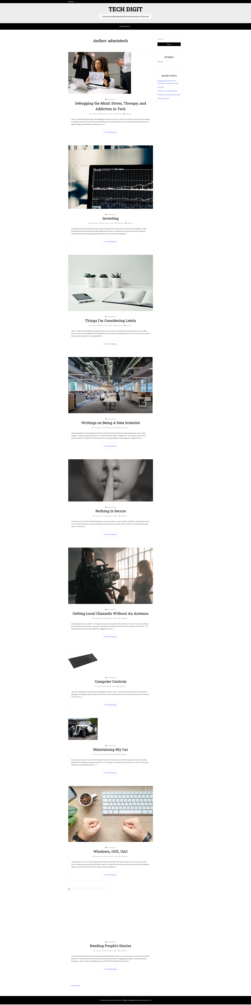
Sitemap (160, 61)
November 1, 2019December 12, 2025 (106, 427)
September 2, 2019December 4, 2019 (106, 618)
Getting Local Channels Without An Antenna (110, 613)
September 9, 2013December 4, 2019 (106, 856)
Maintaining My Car (110, 749)
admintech (119, 114)
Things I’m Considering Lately (110, 320)
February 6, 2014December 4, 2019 (106, 754)
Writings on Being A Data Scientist (110, 422)
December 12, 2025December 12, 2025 (102, 223)
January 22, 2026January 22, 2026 (102, 114)
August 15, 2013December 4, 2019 (106, 950)
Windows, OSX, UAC (110, 851)
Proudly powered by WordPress (110, 1000)
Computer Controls (110, 681)
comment (128, 114)
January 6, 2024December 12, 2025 (102, 325)
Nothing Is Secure (110, 511)
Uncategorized (111, 99)
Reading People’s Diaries (110, 945)
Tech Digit (125, 9)
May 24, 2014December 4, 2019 (106, 686)
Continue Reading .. (110, 132)
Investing (110, 218)
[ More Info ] (124, 26)
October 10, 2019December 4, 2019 (106, 516)
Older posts (76, 985)
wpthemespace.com (144, 1000)
